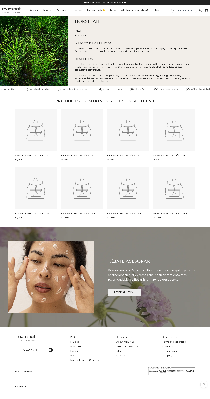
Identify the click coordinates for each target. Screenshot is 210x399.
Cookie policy (169, 346)
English (19, 386)
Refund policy (169, 337)
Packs (73, 355)
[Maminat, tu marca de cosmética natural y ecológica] (11, 10)
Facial (73, 337)
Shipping (167, 355)
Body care (75, 346)
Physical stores (124, 337)
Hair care (75, 351)
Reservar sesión (124, 292)
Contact (120, 355)
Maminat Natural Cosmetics (85, 360)
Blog (119, 351)
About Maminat (125, 341)
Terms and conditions (174, 341)
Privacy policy (169, 351)
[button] (206, 10)
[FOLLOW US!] (40, 339)
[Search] (184, 10)
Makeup (74, 341)
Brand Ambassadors (127, 346)
